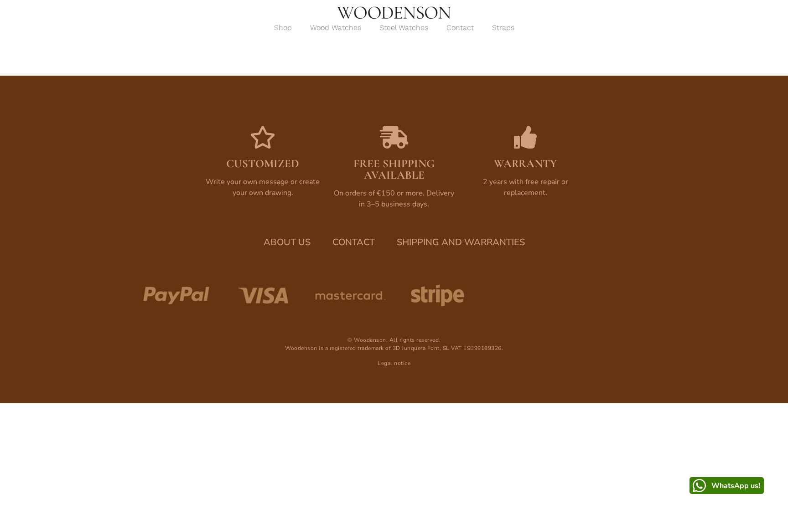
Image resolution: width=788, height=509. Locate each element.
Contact (460, 27)
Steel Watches (403, 27)
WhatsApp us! (735, 486)
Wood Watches (335, 27)
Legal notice (394, 363)
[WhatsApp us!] (699, 485)
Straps (503, 27)
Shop (283, 27)
